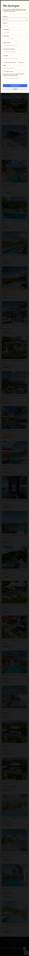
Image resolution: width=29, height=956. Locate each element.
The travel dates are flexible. (10, 62)
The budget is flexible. (8, 71)
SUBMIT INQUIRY (15, 85)
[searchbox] (15, 51)
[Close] (26, 4)
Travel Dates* (5, 55)
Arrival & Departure (21, 59)
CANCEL (15, 89)
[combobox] (15, 51)
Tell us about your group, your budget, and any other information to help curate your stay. (13, 74)
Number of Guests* (7, 42)
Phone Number (6, 36)
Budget (4, 65)
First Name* (5, 16)
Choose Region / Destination (8, 49)
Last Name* (5, 23)
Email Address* (6, 29)
